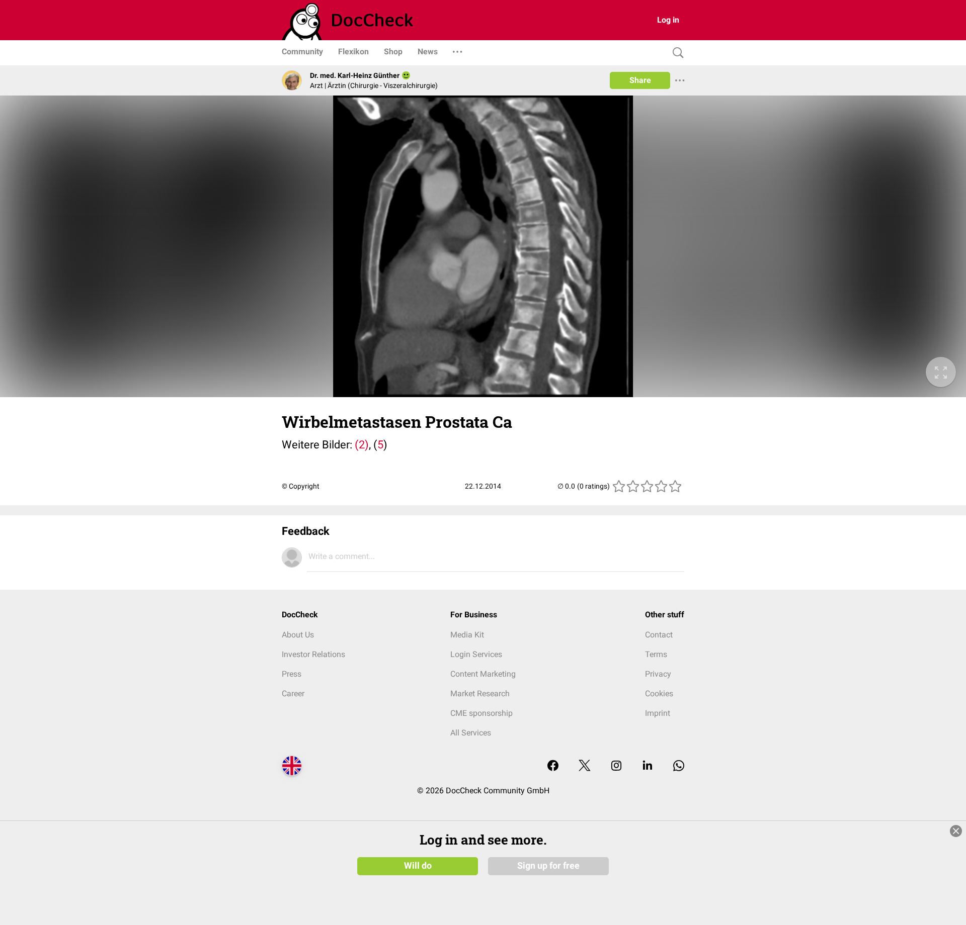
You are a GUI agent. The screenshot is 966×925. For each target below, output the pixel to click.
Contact (659, 634)
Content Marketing (483, 674)
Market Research (480, 693)
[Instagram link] (616, 766)
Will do (418, 866)
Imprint (657, 713)
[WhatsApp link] (678, 766)
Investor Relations (313, 654)
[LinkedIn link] (647, 766)
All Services (470, 732)
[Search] (675, 53)
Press (291, 674)
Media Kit (467, 634)
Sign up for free (548, 866)
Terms (656, 654)
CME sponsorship (481, 713)
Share (640, 80)
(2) (360, 444)
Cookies (659, 693)
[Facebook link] (552, 766)
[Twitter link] (585, 766)
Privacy (658, 674)
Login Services (476, 654)
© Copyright (300, 486)
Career (293, 693)
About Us (298, 634)
